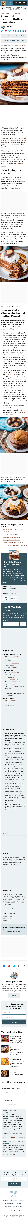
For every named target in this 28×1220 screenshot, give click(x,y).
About (4, 1210)
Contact (10, 1210)
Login (24, 1092)
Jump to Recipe (7, 36)
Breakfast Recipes (16, 13)
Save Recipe (22, 36)
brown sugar (12, 677)
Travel (15, 1210)
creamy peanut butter (14, 656)
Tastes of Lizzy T (14, 8)
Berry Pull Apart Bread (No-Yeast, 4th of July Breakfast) (17, 1040)
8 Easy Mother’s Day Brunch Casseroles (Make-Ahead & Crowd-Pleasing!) (17, 1064)
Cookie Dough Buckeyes (11, 534)
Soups (20, 1206)
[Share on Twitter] (9, 31)
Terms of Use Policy (20, 45)
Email (5, 621)
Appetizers (18, 1203)
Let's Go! (14, 1022)
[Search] (25, 8)
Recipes (8, 13)
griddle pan (11, 375)
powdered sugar (14, 667)
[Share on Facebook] (2, 31)
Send (22, 624)
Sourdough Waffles (16, 1074)
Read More (14, 995)
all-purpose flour (15, 672)
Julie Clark (9, 26)
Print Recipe (6, 598)
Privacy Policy (19, 1216)
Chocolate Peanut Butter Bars (13, 542)
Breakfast (5, 1200)
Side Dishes (7, 1206)
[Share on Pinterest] (6, 31)
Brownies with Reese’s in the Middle (15, 545)
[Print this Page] (19, 966)
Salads (15, 1206)
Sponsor (21, 1210)
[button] (16, 31)
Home (2, 13)
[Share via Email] (13, 31)
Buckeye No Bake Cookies (11, 537)
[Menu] (3, 8)
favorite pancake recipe (9, 179)
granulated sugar (13, 679)
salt (13, 665)
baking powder (16, 681)
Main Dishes (13, 1200)
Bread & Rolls (9, 1203)
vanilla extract (15, 663)
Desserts (21, 1200)
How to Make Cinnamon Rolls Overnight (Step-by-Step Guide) (17, 1051)
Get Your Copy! (20, 2)
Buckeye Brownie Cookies (11, 540)
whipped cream (9, 702)
